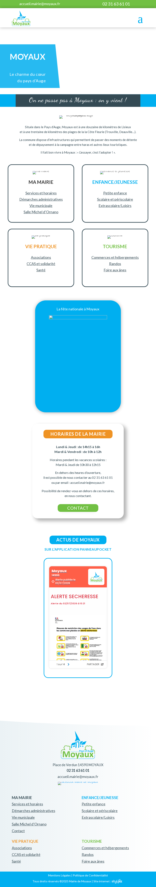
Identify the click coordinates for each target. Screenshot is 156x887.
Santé (41, 270)
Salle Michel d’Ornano (41, 212)
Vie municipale (40, 205)
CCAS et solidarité (41, 263)
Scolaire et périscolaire (115, 199)
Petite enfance (115, 193)
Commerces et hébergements (115, 257)
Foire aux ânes (115, 270)
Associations (41, 257)
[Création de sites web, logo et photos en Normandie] (117, 881)
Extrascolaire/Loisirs (115, 205)
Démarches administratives (41, 199)
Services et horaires (41, 193)
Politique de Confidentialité (90, 875)
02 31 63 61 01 (116, 3)
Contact (18, 831)
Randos (115, 263)
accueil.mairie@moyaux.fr (39, 3)
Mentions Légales (59, 875)
